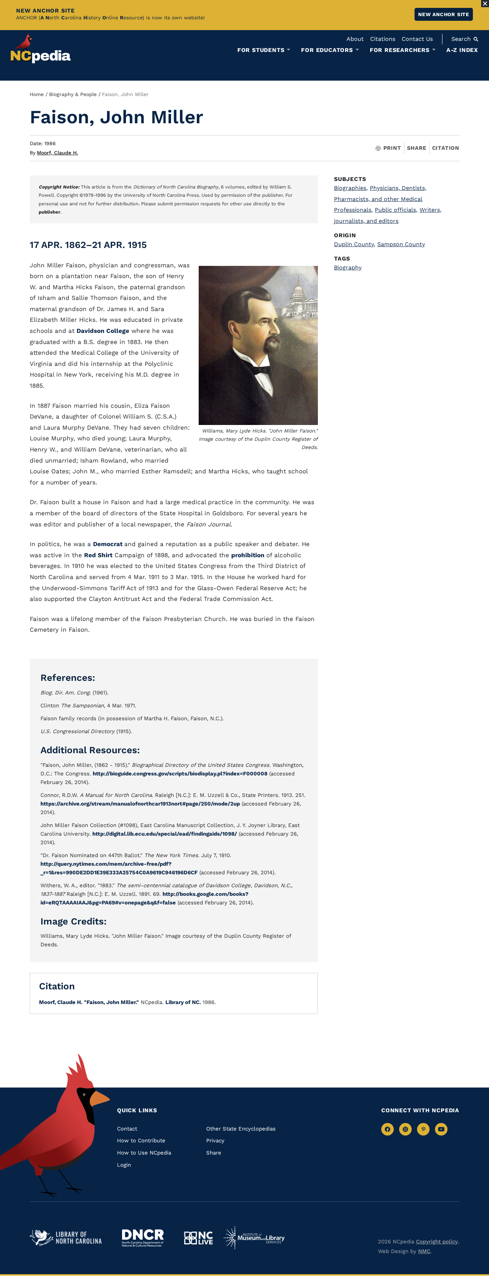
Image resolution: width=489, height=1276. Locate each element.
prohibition (248, 555)
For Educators (327, 50)
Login (124, 1165)
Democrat (108, 544)
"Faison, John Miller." (111, 1002)
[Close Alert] (485, 3)
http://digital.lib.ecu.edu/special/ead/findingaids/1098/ (164, 834)
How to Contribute (141, 1140)
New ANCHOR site (443, 14)
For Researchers (400, 50)
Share (416, 148)
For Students (261, 50)
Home (37, 94)
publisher (49, 212)
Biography (348, 267)
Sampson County (401, 244)
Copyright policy (437, 1241)
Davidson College (103, 330)
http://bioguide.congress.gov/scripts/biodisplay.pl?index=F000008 (180, 773)
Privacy (215, 1140)
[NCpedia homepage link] (41, 48)
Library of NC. (183, 1002)
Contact (127, 1129)
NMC (424, 1251)
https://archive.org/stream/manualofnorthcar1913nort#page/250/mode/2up (140, 804)
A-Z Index (462, 50)
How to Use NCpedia (144, 1153)
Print (392, 148)
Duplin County (354, 244)
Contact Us (417, 38)
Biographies (351, 188)
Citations (382, 38)
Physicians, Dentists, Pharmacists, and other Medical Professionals (380, 199)
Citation (445, 148)
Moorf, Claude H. (57, 153)
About (355, 38)
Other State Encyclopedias (241, 1129)
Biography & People (73, 94)
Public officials (396, 209)
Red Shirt (98, 555)
